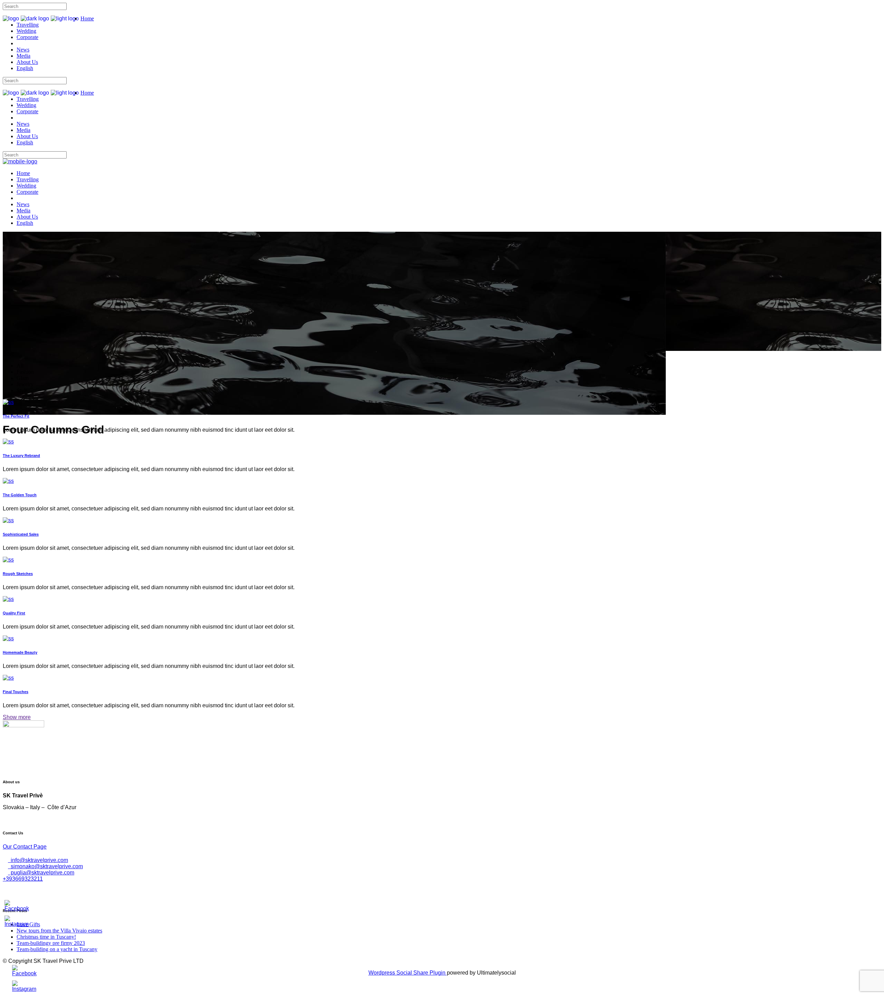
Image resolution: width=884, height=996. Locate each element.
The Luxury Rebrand (21, 455)
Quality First (14, 613)
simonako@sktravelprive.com (45, 866)
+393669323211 (23, 879)
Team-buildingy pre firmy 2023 (51, 943)
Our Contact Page (25, 847)
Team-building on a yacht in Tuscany (57, 949)
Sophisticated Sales (21, 534)
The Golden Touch (20, 495)
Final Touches (15, 692)
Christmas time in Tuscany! (46, 937)
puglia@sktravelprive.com (41, 872)
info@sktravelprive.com (38, 860)
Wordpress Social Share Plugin (407, 973)
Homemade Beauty (20, 652)
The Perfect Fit (16, 416)
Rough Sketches (18, 574)
